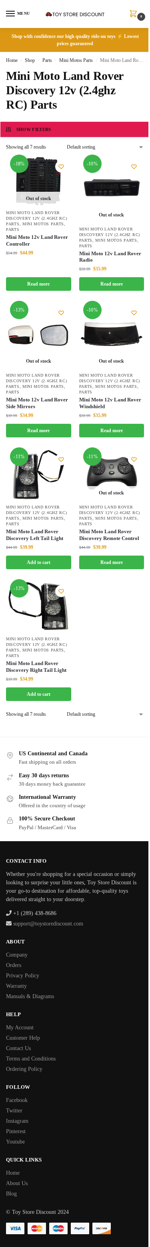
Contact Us (18, 1048)
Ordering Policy (24, 1069)
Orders (13, 965)
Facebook (17, 1100)
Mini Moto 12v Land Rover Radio (110, 256)
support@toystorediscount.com (48, 924)
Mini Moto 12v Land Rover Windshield (110, 403)
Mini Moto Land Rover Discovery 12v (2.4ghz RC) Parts (36, 218)
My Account (20, 1028)
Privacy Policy (22, 976)
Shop (30, 60)
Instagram (17, 1121)
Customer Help (23, 1038)
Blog (11, 1194)
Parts (47, 60)
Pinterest (16, 1131)
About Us (17, 1183)
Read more (38, 284)
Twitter (14, 1111)
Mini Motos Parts (76, 60)
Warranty (16, 986)
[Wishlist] (61, 167)
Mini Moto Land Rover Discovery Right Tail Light (36, 666)
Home (12, 60)
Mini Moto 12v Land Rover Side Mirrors (37, 403)
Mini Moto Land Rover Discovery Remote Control (109, 534)
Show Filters (33, 129)
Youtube (15, 1142)
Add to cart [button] (38, 562)
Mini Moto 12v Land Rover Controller (37, 240)
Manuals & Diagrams (30, 996)
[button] (135, 14)
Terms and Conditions (31, 1059)
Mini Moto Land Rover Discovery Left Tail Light (34, 534)
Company (17, 955)
